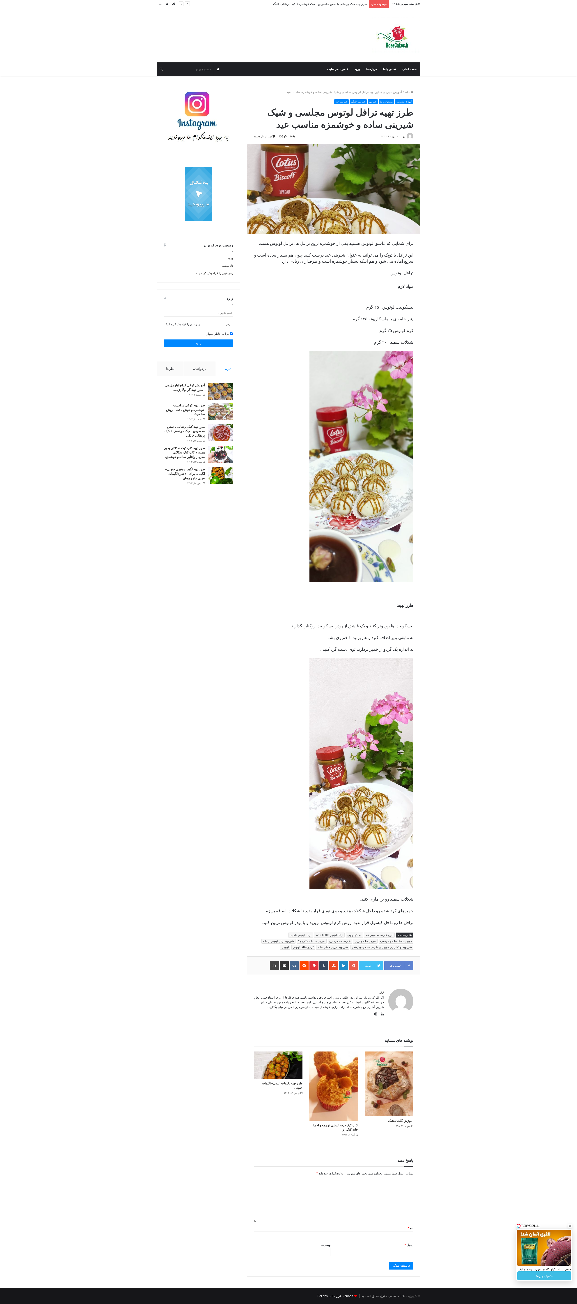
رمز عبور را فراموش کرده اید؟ (183, 324)
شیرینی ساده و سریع (339, 941)
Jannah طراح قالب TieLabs (335, 1296)
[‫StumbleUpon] (333, 965)
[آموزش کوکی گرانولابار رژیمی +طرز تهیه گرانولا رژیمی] (220, 391)
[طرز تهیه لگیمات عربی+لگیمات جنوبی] (278, 1065)
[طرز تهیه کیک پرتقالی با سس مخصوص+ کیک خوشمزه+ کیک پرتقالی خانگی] (220, 432)
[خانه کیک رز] (396, 35)
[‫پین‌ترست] (313, 965)
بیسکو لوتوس (354, 935)
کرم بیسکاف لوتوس (303, 947)
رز (404, 136)
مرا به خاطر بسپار (218, 333)
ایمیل (408, 1245)
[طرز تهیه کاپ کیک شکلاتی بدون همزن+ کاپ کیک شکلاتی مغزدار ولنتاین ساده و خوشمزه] (220, 454)
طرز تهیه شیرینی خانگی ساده (333, 947)
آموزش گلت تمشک (400, 1120)
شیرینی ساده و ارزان (365, 941)
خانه (408, 92)
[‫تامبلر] (323, 965)
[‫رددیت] (304, 965)
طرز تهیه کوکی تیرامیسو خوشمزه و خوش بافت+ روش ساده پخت (185, 409)
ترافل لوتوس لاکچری (300, 935)
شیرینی (372, 101)
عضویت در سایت (337, 69)
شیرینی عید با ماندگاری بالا (311, 941)
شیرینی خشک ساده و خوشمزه (396, 941)
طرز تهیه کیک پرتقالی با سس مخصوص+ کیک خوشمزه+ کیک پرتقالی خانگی (185, 431)
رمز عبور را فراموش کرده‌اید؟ (214, 273)
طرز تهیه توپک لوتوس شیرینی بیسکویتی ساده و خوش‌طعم (382, 947)
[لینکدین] (343, 965)
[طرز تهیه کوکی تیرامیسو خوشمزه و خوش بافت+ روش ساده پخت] (220, 411)
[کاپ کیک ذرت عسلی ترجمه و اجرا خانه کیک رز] (333, 1086)
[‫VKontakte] (294, 965)
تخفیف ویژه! (544, 1276)
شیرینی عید (341, 101)
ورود (357, 69)
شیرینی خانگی (358, 101)
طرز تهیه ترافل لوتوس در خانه (278, 941)
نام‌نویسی (227, 265)
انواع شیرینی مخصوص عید (379, 935)
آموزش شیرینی (392, 92)
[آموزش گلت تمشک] (389, 1083)
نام (410, 1228)
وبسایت (325, 1245)
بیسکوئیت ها (386, 101)
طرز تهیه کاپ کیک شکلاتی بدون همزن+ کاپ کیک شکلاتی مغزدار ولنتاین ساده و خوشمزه (184, 452)
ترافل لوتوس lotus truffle (329, 935)
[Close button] (570, 1226)
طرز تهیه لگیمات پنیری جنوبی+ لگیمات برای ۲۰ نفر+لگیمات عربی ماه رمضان (185, 473)
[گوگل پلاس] (353, 965)
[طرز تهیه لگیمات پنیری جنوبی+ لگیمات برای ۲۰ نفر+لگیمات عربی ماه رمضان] (220, 475)
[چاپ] (274, 965)
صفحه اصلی (409, 69)
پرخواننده (199, 368)
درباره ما (371, 69)
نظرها (170, 368)
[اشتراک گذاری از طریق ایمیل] (284, 965)
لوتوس (285, 947)
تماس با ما (389, 69)
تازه (228, 368)
